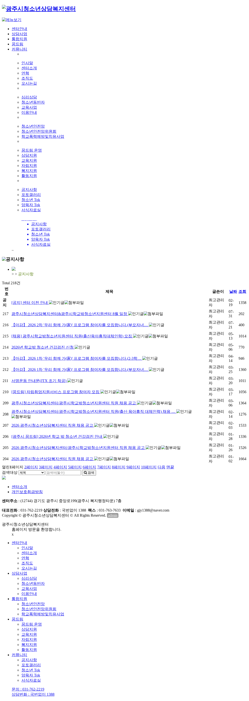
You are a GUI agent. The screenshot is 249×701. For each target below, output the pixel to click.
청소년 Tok (30, 200)
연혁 (25, 73)
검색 (90, 472)
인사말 (27, 63)
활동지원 (29, 176)
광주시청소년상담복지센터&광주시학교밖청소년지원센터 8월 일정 (69, 314)
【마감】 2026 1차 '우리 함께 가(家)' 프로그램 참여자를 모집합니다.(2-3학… (76, 358)
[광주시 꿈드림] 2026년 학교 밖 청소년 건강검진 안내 (57, 436)
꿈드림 (17, 44)
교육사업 (29, 107)
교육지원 (29, 160)
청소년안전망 (33, 126)
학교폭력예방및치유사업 (42, 136)
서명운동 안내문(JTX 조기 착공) (39, 381)
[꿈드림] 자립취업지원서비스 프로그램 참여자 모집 (55, 392)
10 (149, 467)
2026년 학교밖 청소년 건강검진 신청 (43, 347)
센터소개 (29, 68)
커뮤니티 (19, 49)
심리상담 (29, 97)
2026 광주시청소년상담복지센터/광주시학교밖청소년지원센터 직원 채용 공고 (78, 448)
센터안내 (19, 29)
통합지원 (19, 39)
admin (112, 515)
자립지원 (29, 165)
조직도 (27, 78)
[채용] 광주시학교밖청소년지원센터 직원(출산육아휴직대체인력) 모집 (72, 336)
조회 (242, 291)
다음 (161, 467)
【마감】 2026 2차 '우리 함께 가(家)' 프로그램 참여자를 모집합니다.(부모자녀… (80, 325)
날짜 (233, 291)
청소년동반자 (33, 102)
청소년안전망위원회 (38, 131)
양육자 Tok (30, 205)
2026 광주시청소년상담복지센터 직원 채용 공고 (52, 425)
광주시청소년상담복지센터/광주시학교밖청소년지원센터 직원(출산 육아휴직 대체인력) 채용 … (93, 411)
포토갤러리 (31, 195)
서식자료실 (31, 210)
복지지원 (29, 171)
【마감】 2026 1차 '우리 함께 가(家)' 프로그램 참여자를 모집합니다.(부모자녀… (80, 369)
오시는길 (29, 83)
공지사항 (29, 189)
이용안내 (29, 112)
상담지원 (29, 155)
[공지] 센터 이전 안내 (30, 303)
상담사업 (19, 34)
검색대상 (10, 472)
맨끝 (170, 467)
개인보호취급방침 (27, 492)
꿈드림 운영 (31, 150)
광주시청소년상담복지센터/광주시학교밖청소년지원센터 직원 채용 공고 (74, 403)
